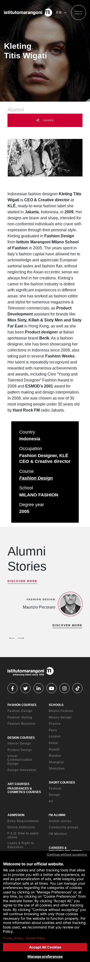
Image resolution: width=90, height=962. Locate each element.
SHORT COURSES (62, 782)
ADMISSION (16, 815)
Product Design (20, 750)
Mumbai (55, 755)
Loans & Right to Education (21, 845)
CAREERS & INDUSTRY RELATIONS (65, 849)
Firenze (55, 723)
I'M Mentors (58, 834)
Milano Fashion (61, 711)
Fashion (55, 788)
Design (54, 795)
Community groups (63, 827)
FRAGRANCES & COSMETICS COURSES (24, 790)
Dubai (53, 743)
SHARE (48, 120)
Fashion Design (36, 478)
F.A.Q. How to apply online (23, 835)
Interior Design (19, 743)
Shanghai (56, 762)
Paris (53, 730)
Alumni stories (60, 821)
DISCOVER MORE (22, 581)
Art (51, 801)
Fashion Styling (20, 717)
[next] (21, 638)
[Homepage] (28, 12)
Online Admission (21, 827)
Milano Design (60, 717)
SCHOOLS (56, 705)
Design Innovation (22, 770)
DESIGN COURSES (21, 737)
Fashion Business (22, 723)
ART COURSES (19, 784)
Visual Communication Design (20, 759)
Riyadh (54, 749)
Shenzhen (57, 768)
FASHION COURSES (22, 705)
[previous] (12, 638)
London (55, 736)
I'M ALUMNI (57, 815)
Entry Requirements (23, 821)
